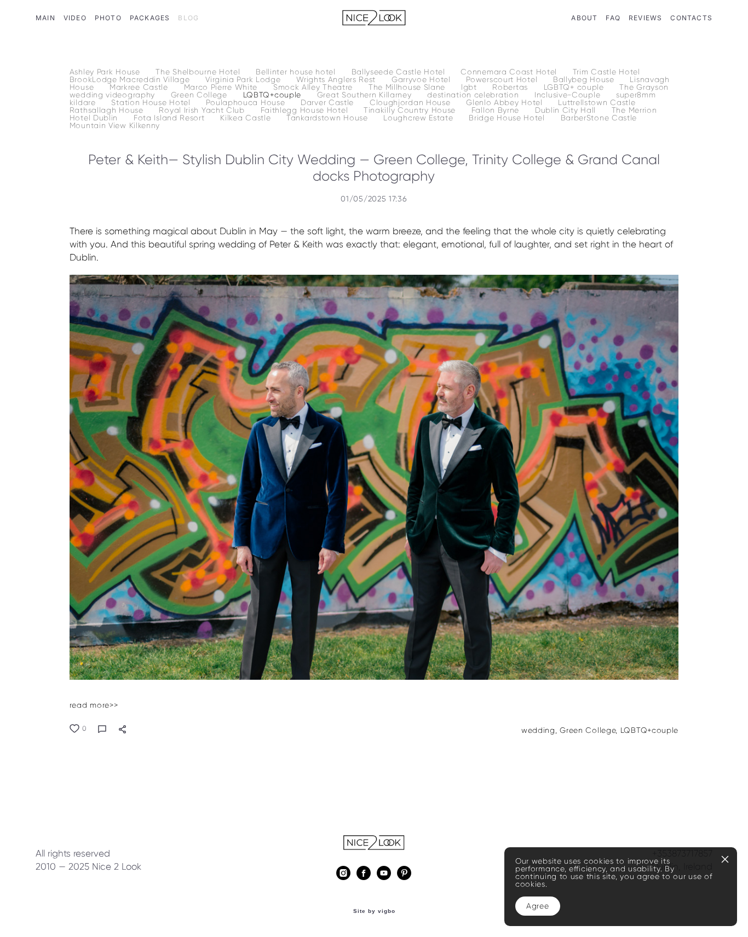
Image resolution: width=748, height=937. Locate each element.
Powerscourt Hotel (503, 79)
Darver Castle (328, 102)
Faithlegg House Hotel (305, 110)
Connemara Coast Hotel (510, 72)
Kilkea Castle (246, 118)
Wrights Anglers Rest (337, 79)
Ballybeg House (585, 79)
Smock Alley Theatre (314, 87)
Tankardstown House (328, 118)
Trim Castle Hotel (606, 72)
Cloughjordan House (411, 102)
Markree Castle (140, 87)
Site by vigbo (374, 911)
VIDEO (75, 18)
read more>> (94, 705)
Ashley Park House (106, 72)
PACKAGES (150, 18)
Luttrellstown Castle (596, 102)
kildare (84, 102)
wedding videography (114, 95)
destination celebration (474, 95)
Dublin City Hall (567, 110)
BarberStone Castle (599, 118)
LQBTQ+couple (273, 95)
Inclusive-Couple (568, 95)
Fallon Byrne (496, 110)
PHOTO (108, 18)
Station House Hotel (152, 102)
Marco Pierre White (222, 87)
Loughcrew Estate (419, 118)
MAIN (45, 18)
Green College (200, 95)
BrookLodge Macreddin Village (131, 79)
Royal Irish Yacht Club (203, 110)
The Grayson (644, 87)
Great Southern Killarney (366, 95)
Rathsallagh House (108, 110)
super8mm (636, 95)
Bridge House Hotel (508, 118)
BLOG (188, 18)
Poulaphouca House (246, 102)
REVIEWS (645, 18)
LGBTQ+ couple (575, 87)
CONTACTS (691, 18)
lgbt (470, 87)
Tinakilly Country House (411, 110)
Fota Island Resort (170, 118)
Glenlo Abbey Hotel (505, 102)
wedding (538, 730)
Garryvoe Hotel (422, 79)
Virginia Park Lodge (244, 79)
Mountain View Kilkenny (115, 125)
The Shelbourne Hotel (199, 72)
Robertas (511, 87)
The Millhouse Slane (408, 87)
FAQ (613, 18)
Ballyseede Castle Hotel (400, 72)
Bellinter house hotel (297, 72)
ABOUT (584, 18)
